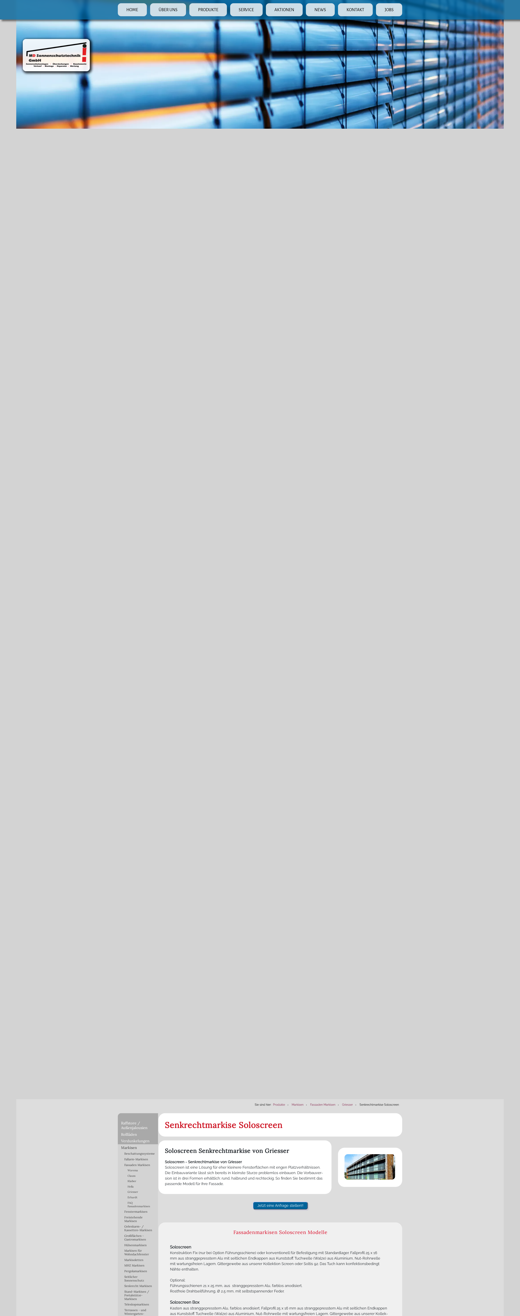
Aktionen (284, 10)
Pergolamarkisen (135, 1271)
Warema (133, 1170)
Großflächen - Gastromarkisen (135, 1237)
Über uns (168, 10)
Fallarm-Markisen (136, 1159)
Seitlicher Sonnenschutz (134, 1278)
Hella (131, 1186)
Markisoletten (133, 1260)
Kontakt (355, 10)
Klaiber (132, 1181)
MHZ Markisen (134, 1265)
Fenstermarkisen (135, 1211)
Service (246, 10)
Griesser (133, 1192)
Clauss (131, 1176)
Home (132, 10)
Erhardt (132, 1197)
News (320, 10)
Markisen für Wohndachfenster (136, 1252)
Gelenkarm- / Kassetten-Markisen (138, 1228)
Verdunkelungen (135, 1141)
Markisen (129, 1147)
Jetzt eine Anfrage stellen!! (280, 1205)
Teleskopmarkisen (136, 1304)
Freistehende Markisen (133, 1219)
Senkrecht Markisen (138, 1286)
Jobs (389, 10)
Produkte (208, 10)
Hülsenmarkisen (135, 1245)
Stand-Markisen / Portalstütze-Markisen (136, 1295)
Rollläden (129, 1134)
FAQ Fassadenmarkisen (139, 1204)
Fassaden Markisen (137, 1165)
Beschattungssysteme (139, 1153)
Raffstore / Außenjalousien (134, 1125)
